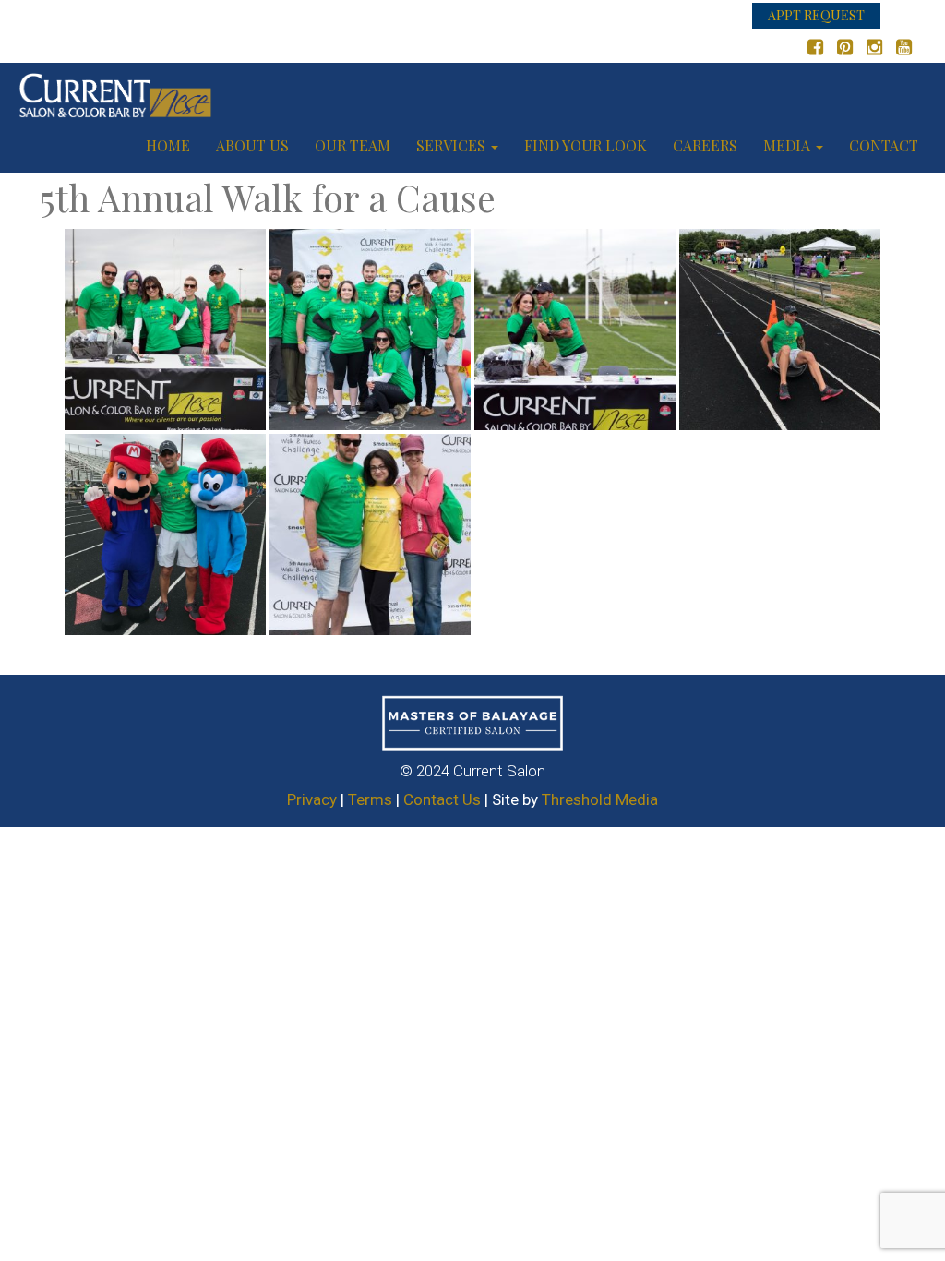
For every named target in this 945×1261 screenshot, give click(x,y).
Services (452, 145)
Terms (370, 799)
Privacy (312, 799)
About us (252, 145)
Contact (883, 145)
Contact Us (442, 799)
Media (788, 145)
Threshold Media (600, 799)
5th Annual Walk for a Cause (268, 198)
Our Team (352, 145)
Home (168, 145)
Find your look (585, 145)
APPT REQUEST (816, 15)
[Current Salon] (115, 90)
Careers (705, 145)
